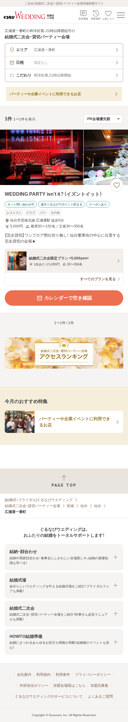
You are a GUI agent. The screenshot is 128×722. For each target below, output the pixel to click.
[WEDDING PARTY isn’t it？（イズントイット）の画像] (64, 157)
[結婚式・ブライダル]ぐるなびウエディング (39, 500)
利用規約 (43, 674)
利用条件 (63, 674)
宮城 (70, 506)
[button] (64, 557)
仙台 (84, 506)
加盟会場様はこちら (69, 685)
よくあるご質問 (100, 696)
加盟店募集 (99, 685)
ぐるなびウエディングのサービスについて (49, 696)
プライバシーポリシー (93, 674)
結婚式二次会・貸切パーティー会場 (32, 506)
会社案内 (24, 674)
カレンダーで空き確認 (68, 297)
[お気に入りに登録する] (116, 185)
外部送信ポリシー (34, 685)
